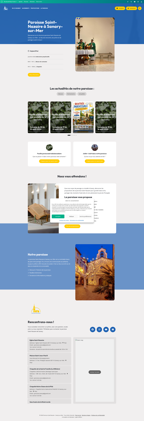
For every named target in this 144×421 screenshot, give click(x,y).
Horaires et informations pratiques (40, 275)
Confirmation (94, 218)
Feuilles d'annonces (36, 273)
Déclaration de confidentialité (77, 220)
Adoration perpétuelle (42, 56)
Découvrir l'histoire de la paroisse (40, 270)
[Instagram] (99, 329)
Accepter (58, 216)
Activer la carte (94, 372)
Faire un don (39, 1)
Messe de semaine (41, 61)
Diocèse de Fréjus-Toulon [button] (10, 1)
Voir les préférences (85, 216)
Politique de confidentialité (98, 415)
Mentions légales (86, 415)
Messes (60, 94)
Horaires (121, 8)
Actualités (82, 94)
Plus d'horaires (34, 74)
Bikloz (80, 417)
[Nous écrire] (113, 329)
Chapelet (39, 66)
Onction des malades (96, 210)
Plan (65, 343)
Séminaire (32, 1)
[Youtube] (106, 329)
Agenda (20, 1)
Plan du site (78, 415)
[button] (69, 135)
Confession (94, 212)
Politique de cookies (64, 220)
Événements (71, 94)
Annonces (133, 8)
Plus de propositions (72, 226)
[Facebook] (92, 329)
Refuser (71, 216)
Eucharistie (93, 215)
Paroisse (26, 1)
